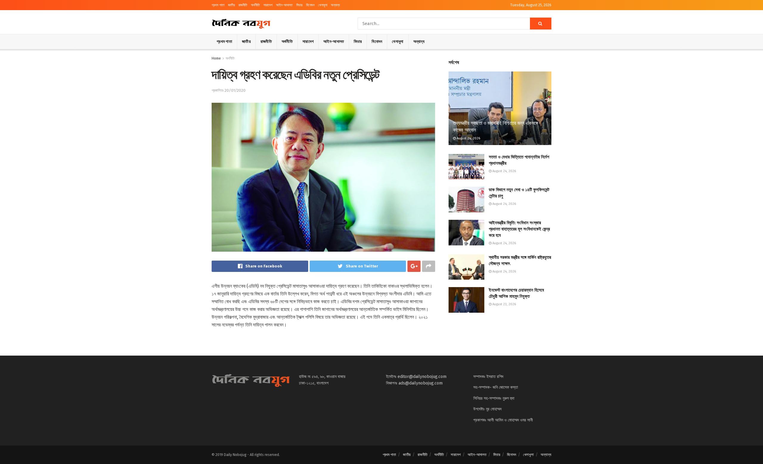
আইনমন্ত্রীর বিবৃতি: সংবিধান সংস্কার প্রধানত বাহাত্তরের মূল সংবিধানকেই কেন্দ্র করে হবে (519, 229)
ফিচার (299, 5)
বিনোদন (310, 5)
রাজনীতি (242, 5)
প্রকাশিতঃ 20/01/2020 (229, 90)
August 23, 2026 (503, 304)
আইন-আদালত (284, 5)
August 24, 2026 (468, 138)
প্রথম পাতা (218, 5)
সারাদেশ (267, 5)
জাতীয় (231, 5)
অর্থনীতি (255, 5)
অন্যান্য (335, 5)
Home (216, 58)
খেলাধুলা (322, 5)
